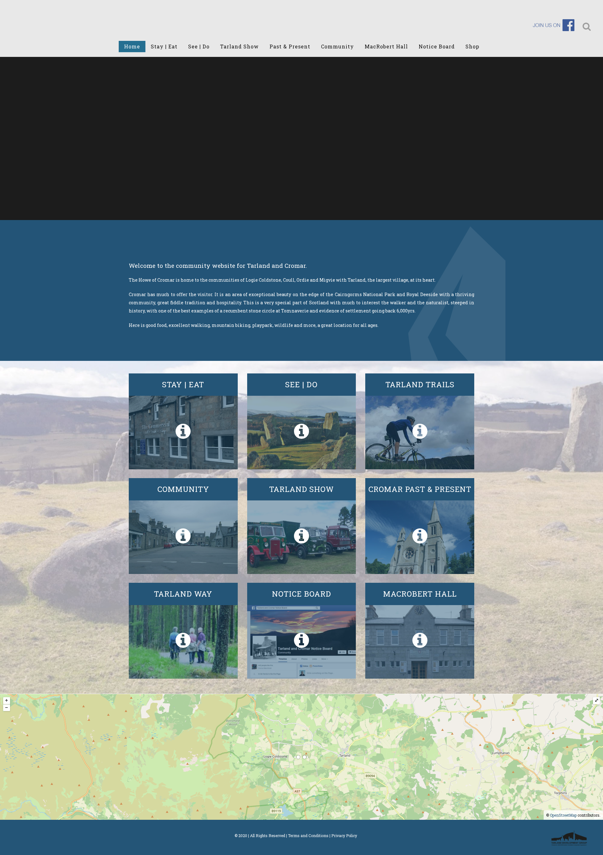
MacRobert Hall (420, 594)
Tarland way (183, 594)
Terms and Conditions (308, 835)
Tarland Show (301, 489)
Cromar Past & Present (419, 489)
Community (183, 489)
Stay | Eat (183, 384)
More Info (183, 432)
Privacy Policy (344, 835)
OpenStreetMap (563, 815)
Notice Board (301, 594)
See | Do (301, 384)
